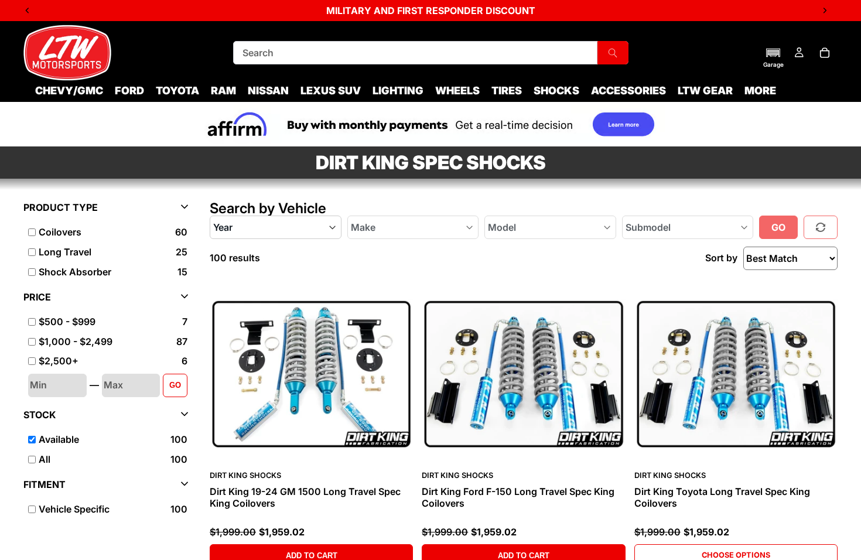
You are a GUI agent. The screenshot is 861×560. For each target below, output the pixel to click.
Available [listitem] (59, 439)
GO (175, 385)
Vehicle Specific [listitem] (74, 509)
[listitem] (760, 91)
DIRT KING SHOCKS (245, 475)
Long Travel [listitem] (65, 252)
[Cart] (825, 53)
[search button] (612, 52)
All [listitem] (44, 459)
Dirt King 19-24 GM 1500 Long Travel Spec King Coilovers (305, 497)
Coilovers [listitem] (60, 232)
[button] (773, 57)
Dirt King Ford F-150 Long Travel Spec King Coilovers (518, 497)
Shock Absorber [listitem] (75, 272)
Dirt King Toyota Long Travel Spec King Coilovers (722, 497)
